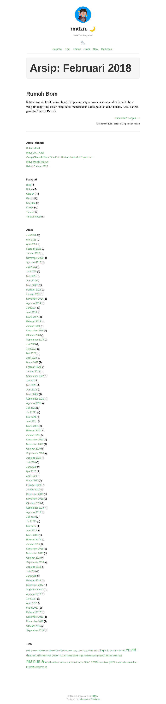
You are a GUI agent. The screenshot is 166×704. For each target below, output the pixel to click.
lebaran (109, 656)
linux (115, 656)
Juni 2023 (31, 348)
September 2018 (35, 562)
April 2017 (31, 603)
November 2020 (34, 444)
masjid (48, 662)
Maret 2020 (32, 480)
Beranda (57, 49)
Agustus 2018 (33, 566)
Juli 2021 (31, 407)
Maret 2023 (32, 362)
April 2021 (31, 421)
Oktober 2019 (33, 503)
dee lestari (33, 655)
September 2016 (35, 630)
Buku (29, 189)
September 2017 (35, 589)
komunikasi (99, 656)
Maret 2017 (32, 607)
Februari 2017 (33, 612)
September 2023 (35, 339)
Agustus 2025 (33, 262)
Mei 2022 (31, 385)
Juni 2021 (31, 412)
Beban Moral (33, 148)
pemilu (113, 662)
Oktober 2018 (33, 557)
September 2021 (35, 398)
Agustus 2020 (33, 457)
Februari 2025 (33, 289)
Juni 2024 (31, 307)
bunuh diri (115, 651)
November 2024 (34, 298)
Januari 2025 (33, 294)
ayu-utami (79, 651)
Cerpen (125, 124)
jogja (81, 656)
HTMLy (94, 696)
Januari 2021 (33, 435)
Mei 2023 (31, 353)
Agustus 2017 (33, 594)
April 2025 (31, 280)
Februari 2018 (33, 580)
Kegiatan (31, 203)
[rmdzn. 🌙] (83, 21)
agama (35, 651)
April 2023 (31, 357)
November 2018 (34, 553)
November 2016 (34, 621)
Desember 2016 (34, 616)
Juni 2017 (31, 598)
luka (120, 656)
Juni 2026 (31, 235)
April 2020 (31, 476)
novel (94, 662)
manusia (35, 661)
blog (101, 650)
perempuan (31, 667)
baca (85, 651)
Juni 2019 (31, 521)
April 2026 (31, 244)
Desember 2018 (34, 548)
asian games (69, 651)
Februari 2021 (33, 430)
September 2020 (35, 453)
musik (80, 662)
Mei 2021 (31, 416)
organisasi (103, 662)
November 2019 (34, 498)
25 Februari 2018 (104, 124)
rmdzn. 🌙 (83, 29)
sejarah (40, 667)
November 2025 (34, 257)
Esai (28, 198)
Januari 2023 (33, 371)
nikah (87, 662)
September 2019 (35, 507)
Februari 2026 (33, 248)
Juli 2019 (31, 516)
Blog (67, 49)
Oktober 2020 (33, 448)
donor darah (59, 655)
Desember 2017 (34, 585)
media (54, 662)
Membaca (106, 49)
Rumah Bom (41, 94)
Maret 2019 (32, 535)
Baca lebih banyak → (127, 118)
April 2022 (31, 389)
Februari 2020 (33, 485)
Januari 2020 (33, 489)
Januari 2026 (33, 253)
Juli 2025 (31, 267)
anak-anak (59, 651)
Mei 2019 (31, 526)
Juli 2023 (31, 344)
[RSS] (83, 43)
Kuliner (30, 207)
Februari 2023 (33, 366)
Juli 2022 (31, 380)
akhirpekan (43, 651)
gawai (75, 656)
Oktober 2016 (33, 625)
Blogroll (77, 49)
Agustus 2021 (33, 403)
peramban (132, 662)
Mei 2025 (31, 276)
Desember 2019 (34, 494)
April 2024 (31, 312)
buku (107, 650)
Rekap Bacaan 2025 (37, 166)
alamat (51, 651)
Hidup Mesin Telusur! (37, 161)
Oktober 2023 (33, 335)
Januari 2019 (33, 544)
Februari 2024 (33, 321)
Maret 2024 (32, 316)
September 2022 (35, 376)
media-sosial (64, 662)
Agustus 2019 (33, 512)
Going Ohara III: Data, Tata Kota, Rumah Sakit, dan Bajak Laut (59, 157)
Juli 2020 (31, 462)
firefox (69, 656)
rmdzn (137, 124)
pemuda (122, 662)
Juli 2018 (31, 571)
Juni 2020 (31, 466)
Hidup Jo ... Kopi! (35, 152)
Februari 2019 (33, 539)
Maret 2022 (32, 394)
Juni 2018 (31, 575)
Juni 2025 (31, 271)
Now (95, 49)
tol (46, 667)
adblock (29, 651)
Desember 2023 (34, 330)
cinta (122, 650)
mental (74, 662)
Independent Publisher (89, 699)
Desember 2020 (34, 439)
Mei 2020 (31, 471)
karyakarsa (89, 656)
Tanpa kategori (34, 216)
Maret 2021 (32, 426)
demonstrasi (45, 656)
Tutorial (30, 212)
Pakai (87, 49)
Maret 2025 (32, 285)
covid (131, 650)
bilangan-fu (93, 651)
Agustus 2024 (33, 303)
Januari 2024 (33, 326)
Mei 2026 (31, 239)
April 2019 (31, 530)
